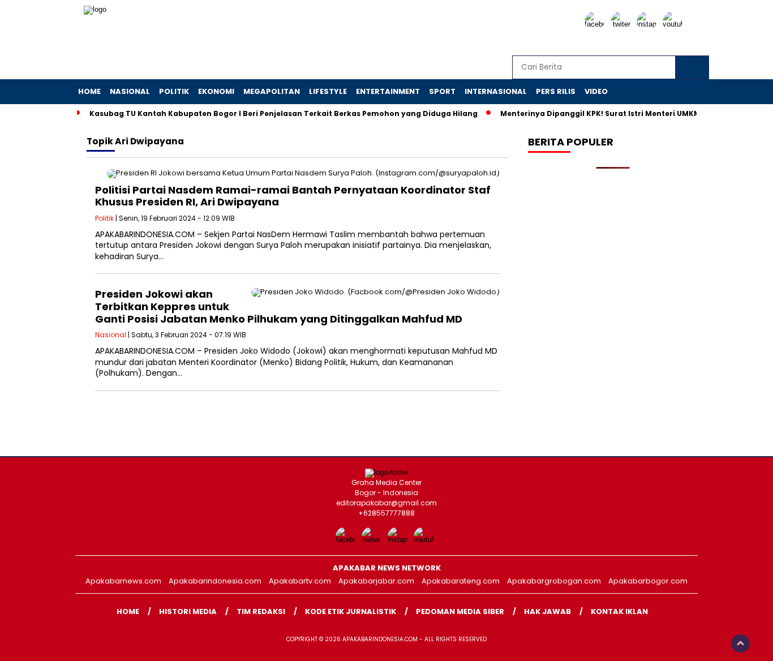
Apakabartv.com (300, 581)
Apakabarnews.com (123, 581)
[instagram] (648, 24)
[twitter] (622, 24)
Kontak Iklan (619, 611)
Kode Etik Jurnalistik (350, 611)
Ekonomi (216, 91)
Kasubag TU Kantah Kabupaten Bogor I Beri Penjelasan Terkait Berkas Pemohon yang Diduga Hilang (283, 113)
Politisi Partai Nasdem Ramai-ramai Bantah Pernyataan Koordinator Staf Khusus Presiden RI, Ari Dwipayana (293, 196)
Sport (442, 91)
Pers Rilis (556, 91)
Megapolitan (271, 91)
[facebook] (596, 24)
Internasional (496, 91)
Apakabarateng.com (461, 581)
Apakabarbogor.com (648, 581)
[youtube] (674, 24)
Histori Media (188, 611)
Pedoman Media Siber (460, 611)
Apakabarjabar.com (376, 581)
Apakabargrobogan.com (554, 581)
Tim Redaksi (261, 611)
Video (596, 91)
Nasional (130, 91)
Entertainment (388, 91)
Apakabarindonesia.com (215, 581)
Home (89, 91)
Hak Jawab (547, 611)
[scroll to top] (740, 643)
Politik (174, 91)
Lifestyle (328, 91)
